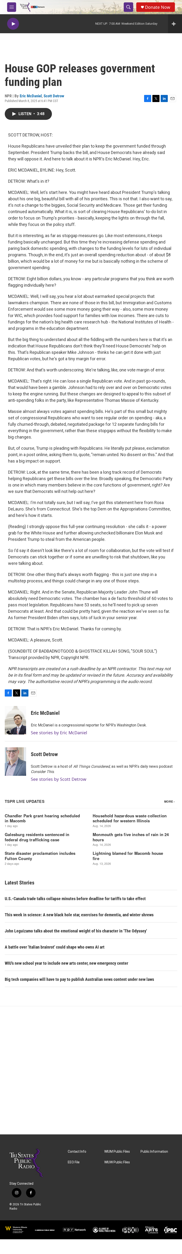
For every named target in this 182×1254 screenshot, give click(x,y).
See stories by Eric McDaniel (59, 732)
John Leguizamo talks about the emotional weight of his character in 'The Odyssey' (76, 930)
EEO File (74, 1162)
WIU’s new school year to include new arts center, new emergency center (66, 963)
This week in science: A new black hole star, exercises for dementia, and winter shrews (79, 914)
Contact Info (77, 1151)
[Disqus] (91, 1070)
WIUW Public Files (117, 1162)
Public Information (154, 1151)
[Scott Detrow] (15, 761)
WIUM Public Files (117, 1151)
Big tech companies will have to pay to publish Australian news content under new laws (79, 979)
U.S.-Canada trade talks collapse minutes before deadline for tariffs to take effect (75, 898)
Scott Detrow (54, 96)
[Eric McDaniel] (15, 720)
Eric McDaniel (31, 96)
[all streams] (175, 23)
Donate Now (157, 7)
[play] (13, 24)
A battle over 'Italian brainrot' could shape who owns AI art (55, 947)
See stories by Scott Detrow (58, 779)
